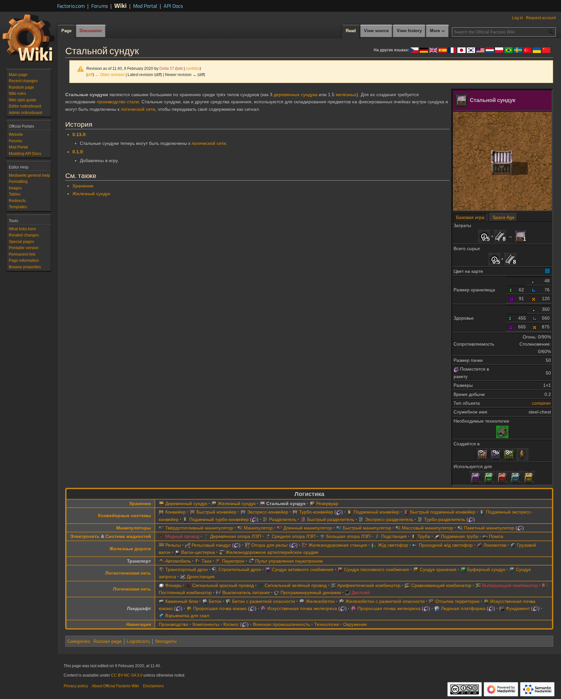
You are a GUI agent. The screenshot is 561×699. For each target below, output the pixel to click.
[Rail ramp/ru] (187, 545)
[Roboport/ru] (182, 576)
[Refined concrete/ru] (302, 601)
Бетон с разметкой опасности (263, 601)
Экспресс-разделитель (389, 519)
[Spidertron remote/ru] (251, 561)
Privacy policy (76, 686)
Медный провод (182, 536)
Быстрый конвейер (216, 512)
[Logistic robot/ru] (161, 569)
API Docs (173, 6)
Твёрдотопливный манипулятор (199, 527)
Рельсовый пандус (211, 545)
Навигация (138, 624)
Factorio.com (71, 6)
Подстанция (394, 536)
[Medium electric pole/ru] (267, 536)
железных (346, 94)
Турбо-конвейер (316, 512)
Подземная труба (459, 536)
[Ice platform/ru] (437, 608)
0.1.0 (77, 151)
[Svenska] (518, 49)
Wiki (120, 5)
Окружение (355, 624)
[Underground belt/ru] (349, 512)
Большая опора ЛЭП (348, 536)
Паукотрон (233, 561)
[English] (433, 49)
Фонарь (173, 585)
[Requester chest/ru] (515, 477)
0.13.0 (78, 134)
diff (90, 74)
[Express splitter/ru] (361, 519)
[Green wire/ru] (260, 585)
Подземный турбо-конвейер (219, 519)
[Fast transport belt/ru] (192, 512)
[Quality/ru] (534, 280)
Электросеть (85, 536)
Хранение (83, 185)
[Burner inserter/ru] (161, 527)
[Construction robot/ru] (214, 569)
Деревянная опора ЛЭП (235, 536)
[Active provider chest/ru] (475, 477)
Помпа (496, 536)
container (541, 403)
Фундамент (518, 608)
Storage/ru (166, 641)
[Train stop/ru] (304, 545)
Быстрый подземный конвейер (442, 512)
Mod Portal (145, 6)
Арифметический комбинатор (369, 585)
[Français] (452, 49)
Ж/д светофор (393, 545)
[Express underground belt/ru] (482, 512)
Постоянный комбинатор (185, 592)
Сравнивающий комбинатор (441, 585)
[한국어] (471, 49)
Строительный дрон (239, 569)
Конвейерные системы (124, 515)
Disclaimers (153, 686)
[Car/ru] (161, 561)
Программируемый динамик (310, 592)
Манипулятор (258, 527)
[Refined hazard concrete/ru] (341, 601)
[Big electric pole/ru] (322, 536)
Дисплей (361, 592)
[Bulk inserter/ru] (398, 527)
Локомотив (494, 545)
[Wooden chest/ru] (161, 503)
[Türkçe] (527, 49)
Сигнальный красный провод (223, 585)
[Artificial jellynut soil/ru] (263, 608)
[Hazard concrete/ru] (228, 601)
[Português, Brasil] (509, 49)
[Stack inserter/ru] (460, 527)
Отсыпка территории (457, 601)
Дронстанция (201, 576)
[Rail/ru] (161, 545)
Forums (99, 6)
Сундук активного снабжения (302, 569)
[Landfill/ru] (431, 601)
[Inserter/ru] (240, 527)
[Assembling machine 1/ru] (482, 454)
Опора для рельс (269, 545)
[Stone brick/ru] (161, 601)
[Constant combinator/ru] (544, 585)
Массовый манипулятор (427, 527)
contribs (193, 68)
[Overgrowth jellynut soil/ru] (353, 608)
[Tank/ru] (197, 561)
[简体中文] (546, 49)
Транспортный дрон (186, 569)
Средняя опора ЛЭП (294, 536)
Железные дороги (130, 548)
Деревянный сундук (186, 503)
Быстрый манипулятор (367, 527)
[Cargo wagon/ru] (513, 545)
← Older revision (110, 74)
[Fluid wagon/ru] (177, 552)
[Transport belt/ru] (161, 512)
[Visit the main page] (29, 38)
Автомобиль (178, 561)
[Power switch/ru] (218, 592)
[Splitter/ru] (265, 519)
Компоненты (206, 624)
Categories (78, 641)
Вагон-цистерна (198, 552)
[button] (437, 31)
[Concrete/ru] (204, 601)
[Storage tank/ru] (312, 503)
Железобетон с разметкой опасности (385, 601)
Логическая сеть (132, 588)
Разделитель (282, 519)
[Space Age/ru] (456, 369)
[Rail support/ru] (247, 545)
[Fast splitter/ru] (303, 519)
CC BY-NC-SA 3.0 (127, 675)
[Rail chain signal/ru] (415, 545)
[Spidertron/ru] (218, 561)
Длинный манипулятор (307, 527)
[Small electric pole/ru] (206, 536)
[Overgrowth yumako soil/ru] (189, 608)
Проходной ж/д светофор (446, 545)
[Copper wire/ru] (161, 536)
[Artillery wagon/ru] (221, 552)
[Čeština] (414, 49)
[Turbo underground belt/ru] (185, 519)
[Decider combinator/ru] (407, 585)
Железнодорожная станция (337, 545)
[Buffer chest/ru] (489, 477)
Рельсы (173, 545)
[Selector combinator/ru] (478, 585)
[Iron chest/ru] (214, 503)
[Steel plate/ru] (500, 236)
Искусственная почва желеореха (302, 608)
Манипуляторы (133, 527)
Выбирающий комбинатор (510, 585)
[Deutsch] (424, 49)
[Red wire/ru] (188, 585)
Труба (424, 536)
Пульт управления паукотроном (289, 561)
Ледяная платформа (463, 608)
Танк (206, 561)
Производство (173, 624)
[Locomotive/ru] (479, 545)
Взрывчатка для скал (187, 615)
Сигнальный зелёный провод (296, 585)
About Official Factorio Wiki (115, 686)
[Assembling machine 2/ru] (496, 454)
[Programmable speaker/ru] (276, 592)
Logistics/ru (138, 641)
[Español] (443, 49)
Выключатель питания (246, 592)
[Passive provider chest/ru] (502, 477)
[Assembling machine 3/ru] (509, 454)
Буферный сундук (486, 569)
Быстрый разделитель (330, 519)
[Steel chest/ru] (520, 236)
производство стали (118, 101)
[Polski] (499, 49)
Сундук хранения (438, 569)
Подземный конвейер (376, 512)
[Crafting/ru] (522, 454)
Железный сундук (91, 193)
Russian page (108, 641)
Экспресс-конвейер (267, 512)
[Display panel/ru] (347, 592)
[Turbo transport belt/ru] (295, 512)
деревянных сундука (296, 94)
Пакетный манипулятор (489, 527)
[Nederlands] (490, 49)
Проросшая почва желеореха (388, 608)
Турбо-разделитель (444, 519)
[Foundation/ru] (502, 608)
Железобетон (320, 601)
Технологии (326, 624)
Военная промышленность (281, 624)
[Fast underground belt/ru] (406, 512)
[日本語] (461, 49)
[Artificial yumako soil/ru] (486, 601)
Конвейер (175, 512)
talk (180, 68)
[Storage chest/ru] (529, 477)
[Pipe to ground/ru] (437, 536)
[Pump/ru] (485, 536)
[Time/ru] (484, 236)
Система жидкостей (128, 536)
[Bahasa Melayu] (480, 49)
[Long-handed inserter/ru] (279, 527)
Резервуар (327, 503)
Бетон (215, 601)
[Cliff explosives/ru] (161, 615)
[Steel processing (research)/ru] (502, 431)
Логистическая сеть (128, 573)
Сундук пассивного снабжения (376, 569)
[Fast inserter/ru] (339, 527)
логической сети (138, 109)
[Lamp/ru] (161, 585)
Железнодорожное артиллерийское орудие (272, 552)
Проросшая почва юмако (220, 608)
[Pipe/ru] (413, 536)
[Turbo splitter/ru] (420, 519)
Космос (231, 624)
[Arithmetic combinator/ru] (333, 585)
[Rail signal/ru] (374, 545)
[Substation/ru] (377, 536)
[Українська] (537, 49)
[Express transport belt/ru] (243, 512)
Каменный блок (181, 601)
